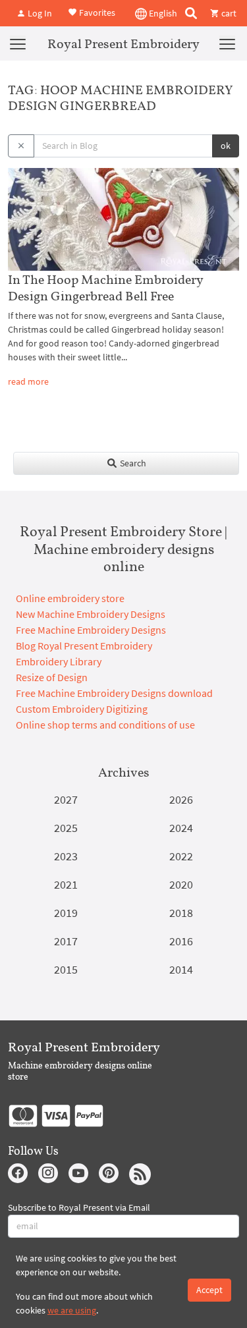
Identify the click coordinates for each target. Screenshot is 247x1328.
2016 (181, 941)
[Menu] (18, 43)
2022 (181, 856)
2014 (181, 969)
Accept (209, 1290)
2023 (66, 856)
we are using (71, 1310)
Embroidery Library (58, 661)
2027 (66, 799)
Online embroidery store (70, 598)
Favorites (96, 12)
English (162, 13)
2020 (181, 884)
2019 (66, 912)
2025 (66, 827)
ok (226, 146)
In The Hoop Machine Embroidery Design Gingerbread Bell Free (106, 287)
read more (28, 381)
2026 (181, 799)
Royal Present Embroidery (123, 43)
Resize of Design (52, 677)
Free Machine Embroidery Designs (91, 629)
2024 (181, 827)
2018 (181, 912)
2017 (66, 941)
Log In (39, 13)
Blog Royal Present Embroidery (84, 645)
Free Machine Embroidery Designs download (114, 693)
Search (132, 463)
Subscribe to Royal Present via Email (79, 1207)
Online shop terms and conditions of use (105, 724)
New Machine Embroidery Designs (90, 614)
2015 (66, 969)
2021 (66, 884)
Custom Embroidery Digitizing (82, 708)
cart (227, 13)
